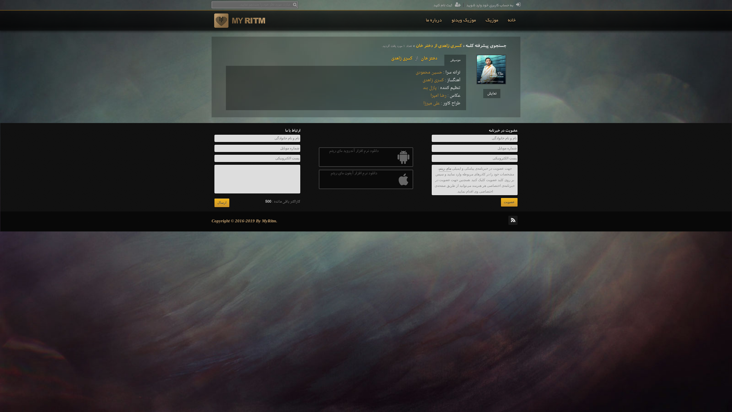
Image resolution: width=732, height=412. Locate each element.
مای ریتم (445, 169)
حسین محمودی (429, 72)
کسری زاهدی (433, 80)
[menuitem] (512, 21)
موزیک (492, 20)
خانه (512, 20)
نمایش (492, 93)
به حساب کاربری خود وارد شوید (489, 5)
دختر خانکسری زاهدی (414, 58)
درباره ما (434, 20)
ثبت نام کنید (442, 5)
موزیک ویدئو (463, 20)
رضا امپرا (438, 96)
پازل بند (430, 88)
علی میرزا (431, 103)
